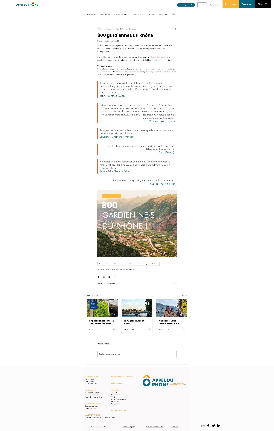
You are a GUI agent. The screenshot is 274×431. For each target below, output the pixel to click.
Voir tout (184, 295)
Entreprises (115, 401)
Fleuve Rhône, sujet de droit (94, 397)
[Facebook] (208, 425)
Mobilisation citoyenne (93, 392)
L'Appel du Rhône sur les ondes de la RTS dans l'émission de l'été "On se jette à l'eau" (102, 322)
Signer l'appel (90, 379)
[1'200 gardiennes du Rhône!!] (137, 308)
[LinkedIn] (219, 425)
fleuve (123, 264)
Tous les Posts (91, 14)
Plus (173, 14)
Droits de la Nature (122, 14)
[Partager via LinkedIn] (109, 277)
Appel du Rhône (105, 14)
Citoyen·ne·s (115, 404)
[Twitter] (213, 425)
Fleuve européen (91, 408)
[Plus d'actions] (175, 29)
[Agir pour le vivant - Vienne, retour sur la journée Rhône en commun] (171, 308)
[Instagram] (203, 425)
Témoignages (163, 14)
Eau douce (151, 14)
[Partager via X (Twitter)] (104, 277)
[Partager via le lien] (114, 277)
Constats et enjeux (91, 406)
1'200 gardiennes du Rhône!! (134, 322)
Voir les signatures (91, 383)
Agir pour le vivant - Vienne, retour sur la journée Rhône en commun (169, 322)
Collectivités (115, 395)
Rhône (116, 264)
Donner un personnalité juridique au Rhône (100, 417)
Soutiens (114, 392)
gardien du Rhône (152, 264)
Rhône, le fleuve (138, 14)
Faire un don (89, 381)
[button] (247, 4)
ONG (113, 397)
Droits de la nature (91, 395)
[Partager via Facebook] (98, 277)
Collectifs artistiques (118, 399)
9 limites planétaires (135, 264)
